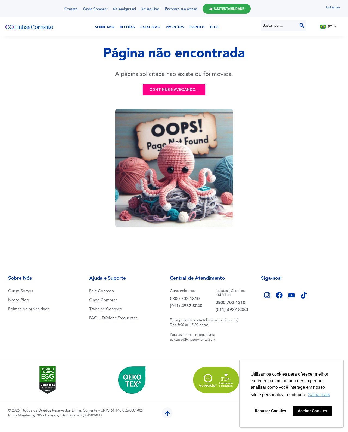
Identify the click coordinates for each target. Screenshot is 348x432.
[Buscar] (301, 25)
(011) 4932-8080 (232, 309)
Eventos (197, 27)
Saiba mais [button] (319, 394)
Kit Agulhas (150, 9)
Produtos (175, 27)
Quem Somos (20, 291)
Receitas (127, 27)
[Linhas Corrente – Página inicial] (29, 26)
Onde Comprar (95, 9)
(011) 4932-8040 (186, 306)
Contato (71, 9)
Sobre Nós (104, 27)
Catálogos (150, 27)
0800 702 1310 (185, 299)
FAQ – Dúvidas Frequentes (113, 318)
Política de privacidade (29, 309)
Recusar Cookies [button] (270, 411)
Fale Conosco (101, 291)
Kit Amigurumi (124, 9)
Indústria (333, 7)
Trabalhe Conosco (105, 309)
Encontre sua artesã (181, 9)
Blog (214, 27)
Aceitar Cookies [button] (312, 411)
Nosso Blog (18, 300)
